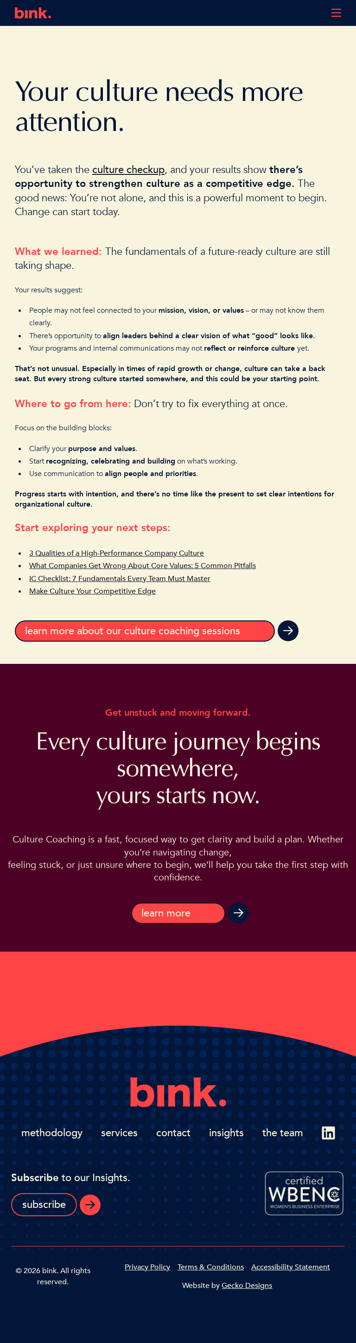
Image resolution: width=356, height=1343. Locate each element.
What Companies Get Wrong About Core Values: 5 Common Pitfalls (142, 566)
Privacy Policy (147, 1267)
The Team (282, 1133)
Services (119, 1133)
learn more (166, 913)
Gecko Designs (247, 1286)
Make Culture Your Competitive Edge (92, 591)
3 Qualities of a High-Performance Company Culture (116, 553)
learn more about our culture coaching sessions (132, 631)
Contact (173, 1133)
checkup (144, 170)
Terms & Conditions (211, 1267)
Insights (226, 1133)
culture (108, 170)
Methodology (52, 1133)
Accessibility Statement (290, 1267)
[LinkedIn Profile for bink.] (328, 1132)
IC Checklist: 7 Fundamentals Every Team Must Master (119, 579)
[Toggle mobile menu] (336, 13)
